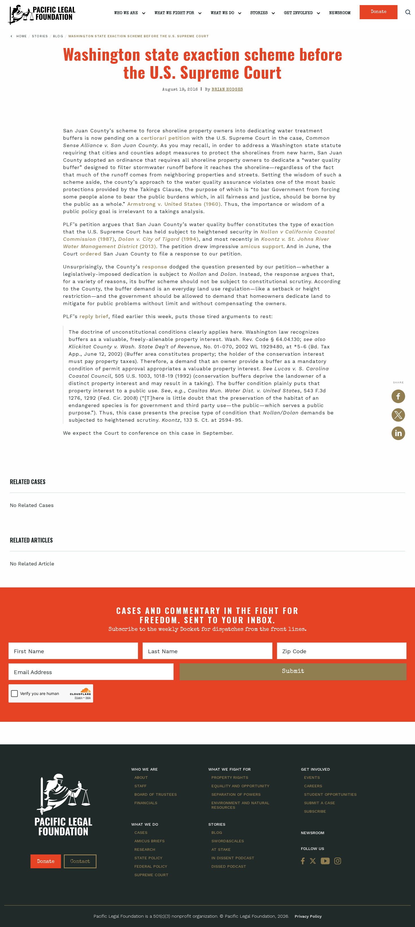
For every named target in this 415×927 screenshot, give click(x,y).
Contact (80, 861)
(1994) (158, 239)
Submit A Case (319, 803)
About (141, 777)
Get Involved (298, 13)
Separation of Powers (236, 794)
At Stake (221, 849)
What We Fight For (174, 13)
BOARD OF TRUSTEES (155, 794)
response (154, 267)
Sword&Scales (227, 841)
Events (312, 777)
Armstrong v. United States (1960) (174, 204)
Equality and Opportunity (240, 786)
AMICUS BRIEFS (149, 841)
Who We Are (126, 13)
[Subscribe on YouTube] (325, 861)
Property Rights (229, 777)
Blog (59, 36)
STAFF (140, 786)
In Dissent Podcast (232, 858)
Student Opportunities (330, 794)
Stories (259, 13)
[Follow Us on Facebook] (304, 861)
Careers (313, 786)
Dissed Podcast (228, 866)
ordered (90, 254)
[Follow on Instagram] (336, 861)
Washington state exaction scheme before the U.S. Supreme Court (138, 36)
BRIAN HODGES (227, 90)
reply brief (94, 316)
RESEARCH (144, 849)
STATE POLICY (148, 858)
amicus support (262, 246)
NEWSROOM (312, 832)
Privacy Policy (308, 916)
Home (21, 36)
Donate (378, 12)
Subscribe (315, 811)
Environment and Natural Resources (240, 805)
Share (398, 382)
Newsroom (340, 13)
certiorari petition (165, 138)
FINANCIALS (145, 803)
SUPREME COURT (151, 875)
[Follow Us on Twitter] (312, 861)
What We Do (222, 13)
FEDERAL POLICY (150, 866)
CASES (140, 832)
